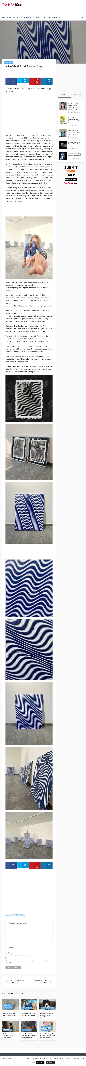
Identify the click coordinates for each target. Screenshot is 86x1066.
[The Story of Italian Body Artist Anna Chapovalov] (63, 156)
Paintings (27, 17)
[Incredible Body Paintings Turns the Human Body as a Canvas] (63, 145)
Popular (65, 94)
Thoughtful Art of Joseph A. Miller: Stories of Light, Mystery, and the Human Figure (10, 1014)
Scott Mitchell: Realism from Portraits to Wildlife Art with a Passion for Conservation (28, 1036)
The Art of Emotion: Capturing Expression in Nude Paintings (9, 1035)
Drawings (7, 1005)
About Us (46, 17)
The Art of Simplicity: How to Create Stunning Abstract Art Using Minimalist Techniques (47, 1036)
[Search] (82, 18)
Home (9, 17)
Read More (50, 1062)
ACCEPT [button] (40, 1062)
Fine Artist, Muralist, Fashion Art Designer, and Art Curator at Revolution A (28, 1014)
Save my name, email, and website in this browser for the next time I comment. (27, 961)
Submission (56, 17)
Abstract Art (46, 1027)
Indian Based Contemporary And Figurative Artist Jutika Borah (74, 120)
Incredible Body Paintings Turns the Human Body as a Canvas (75, 144)
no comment (10, 70)
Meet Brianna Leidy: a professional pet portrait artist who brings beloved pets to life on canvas (46, 1014)
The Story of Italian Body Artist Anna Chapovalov (74, 154)
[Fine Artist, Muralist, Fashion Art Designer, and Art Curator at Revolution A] (29, 1004)
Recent (78, 94)
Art (43, 1008)
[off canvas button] (3, 18)
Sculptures (37, 17)
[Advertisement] (29, 114)
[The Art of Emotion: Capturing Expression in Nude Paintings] (10, 1026)
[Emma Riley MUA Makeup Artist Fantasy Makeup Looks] (63, 133)
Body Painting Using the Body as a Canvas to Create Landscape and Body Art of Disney (74, 106)
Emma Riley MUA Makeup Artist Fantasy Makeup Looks (74, 132)
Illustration (17, 17)
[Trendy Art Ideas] (12, 4)
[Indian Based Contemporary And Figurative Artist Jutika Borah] (63, 120)
